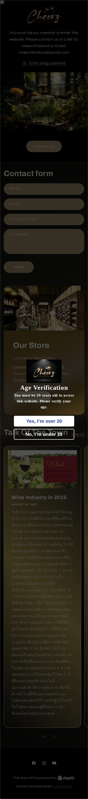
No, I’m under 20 (44, 434)
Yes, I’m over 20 (44, 421)
